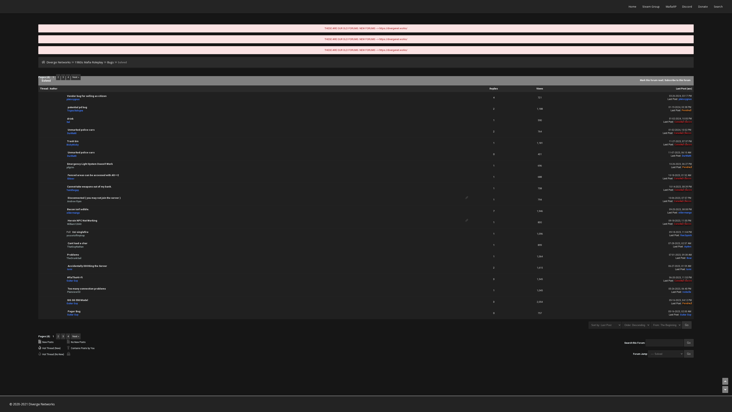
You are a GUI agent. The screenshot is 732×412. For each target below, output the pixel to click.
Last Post (681, 88)
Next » (75, 77)
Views (539, 88)
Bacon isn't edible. (78, 209)
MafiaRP (671, 6)
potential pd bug (77, 107)
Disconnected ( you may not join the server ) (94, 197)
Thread (44, 88)
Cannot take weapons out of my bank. (89, 186)
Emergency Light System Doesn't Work (90, 164)
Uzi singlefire (80, 232)
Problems (73, 254)
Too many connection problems (87, 288)
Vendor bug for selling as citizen (87, 96)
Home (632, 6)
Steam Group (651, 6)
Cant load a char (77, 243)
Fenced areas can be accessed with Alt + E (93, 175)
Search (718, 6)
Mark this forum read (651, 80)
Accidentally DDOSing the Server (87, 266)
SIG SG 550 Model (77, 300)
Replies (494, 88)
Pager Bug (74, 311)
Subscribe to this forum (677, 80)
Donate (703, 6)
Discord (687, 6)
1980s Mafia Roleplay (89, 62)
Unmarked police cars (81, 129)
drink (70, 118)
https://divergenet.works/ (393, 28)
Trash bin (73, 141)
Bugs (110, 62)
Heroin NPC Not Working (82, 220)
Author (53, 88)
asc (689, 88)
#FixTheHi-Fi (75, 277)
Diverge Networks (59, 62)
